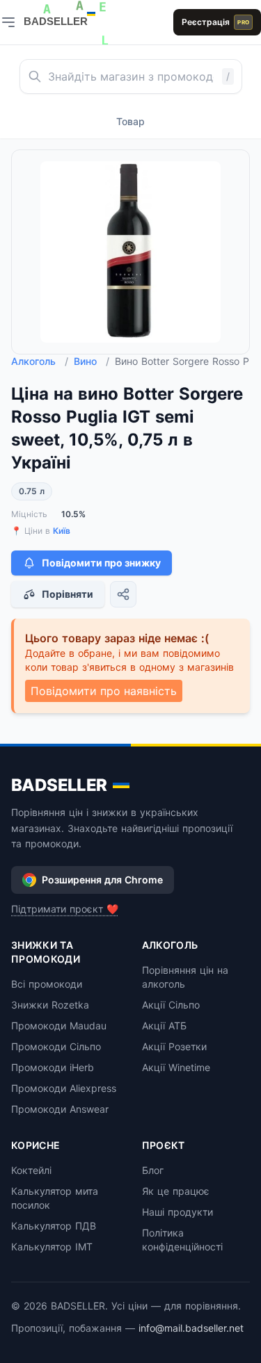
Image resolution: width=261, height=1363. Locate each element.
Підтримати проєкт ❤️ (64, 909)
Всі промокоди (46, 984)
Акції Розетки (174, 1046)
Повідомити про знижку (101, 563)
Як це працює (175, 1191)
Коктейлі (31, 1170)
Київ (61, 530)
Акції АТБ (164, 1025)
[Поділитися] (123, 594)
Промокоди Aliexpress (63, 1088)
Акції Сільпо (171, 1005)
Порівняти (67, 594)
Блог (153, 1170)
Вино (91, 361)
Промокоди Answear (60, 1109)
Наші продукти (177, 1212)
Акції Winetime (176, 1067)
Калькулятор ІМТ (52, 1246)
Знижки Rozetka (50, 1005)
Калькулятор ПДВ (53, 1226)
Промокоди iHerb (52, 1067)
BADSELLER (59, 785)
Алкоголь (39, 361)
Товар (130, 121)
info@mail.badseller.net (191, 1328)
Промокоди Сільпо (56, 1046)
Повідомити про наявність (104, 691)
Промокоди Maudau (58, 1025)
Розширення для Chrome (102, 879)
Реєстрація (215, 22)
